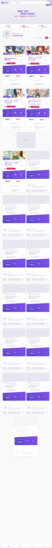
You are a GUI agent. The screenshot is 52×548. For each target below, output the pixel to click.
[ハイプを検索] (11, 2)
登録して (14, 84)
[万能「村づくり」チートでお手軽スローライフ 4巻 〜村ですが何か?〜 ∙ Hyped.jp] (14, 93)
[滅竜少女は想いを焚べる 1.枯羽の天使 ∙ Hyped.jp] (14, 50)
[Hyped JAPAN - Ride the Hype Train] (5, 3)
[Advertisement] (26, 140)
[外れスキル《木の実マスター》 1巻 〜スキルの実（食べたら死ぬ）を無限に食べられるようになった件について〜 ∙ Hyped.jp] (37, 93)
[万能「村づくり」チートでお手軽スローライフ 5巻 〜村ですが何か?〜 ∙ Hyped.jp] (37, 50)
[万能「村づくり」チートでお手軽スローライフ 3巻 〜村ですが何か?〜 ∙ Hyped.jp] (14, 155)
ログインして (19, 83)
